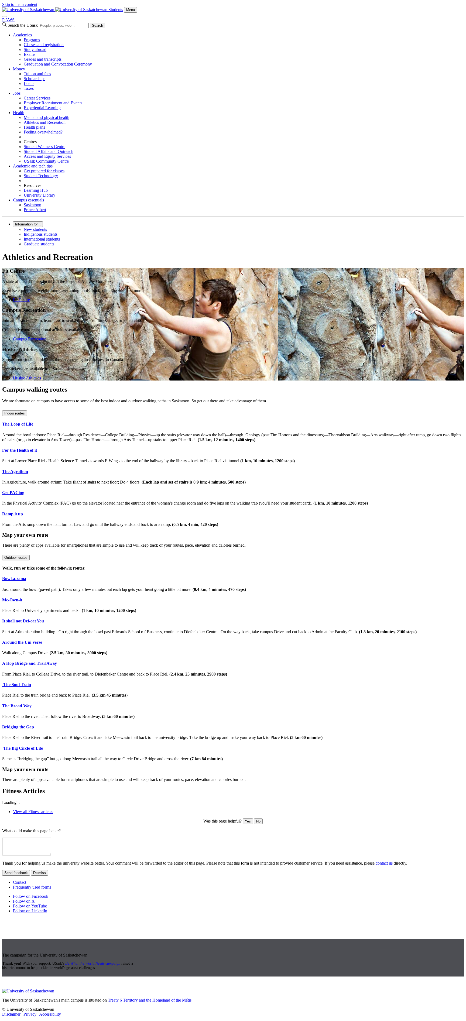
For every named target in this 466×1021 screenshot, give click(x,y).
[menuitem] (238, 50)
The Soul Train (16, 684)
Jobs (16, 93)
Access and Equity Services (47, 156)
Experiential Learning (42, 107)
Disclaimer (11, 1014)
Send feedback (16, 873)
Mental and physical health (46, 117)
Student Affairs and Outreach (48, 151)
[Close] (4, 16)
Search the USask (23, 25)
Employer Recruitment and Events (53, 103)
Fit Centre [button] (21, 299)
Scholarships (34, 78)
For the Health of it (19, 450)
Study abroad (35, 49)
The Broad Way (17, 706)
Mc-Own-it (12, 600)
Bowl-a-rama (14, 578)
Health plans (34, 127)
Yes (248, 821)
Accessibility (50, 1014)
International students (42, 239)
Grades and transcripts (42, 59)
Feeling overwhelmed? (43, 132)
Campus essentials (28, 200)
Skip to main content (19, 4)
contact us (384, 863)
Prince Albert (35, 209)
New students (35, 229)
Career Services (37, 98)
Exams (29, 54)
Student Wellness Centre (44, 146)
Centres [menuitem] (30, 141)
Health (18, 112)
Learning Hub (36, 190)
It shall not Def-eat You (23, 621)
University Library (39, 195)
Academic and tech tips (33, 166)
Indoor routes (14, 413)
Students (115, 9)
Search (97, 25)
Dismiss (39, 873)
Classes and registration (44, 44)
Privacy (29, 1014)
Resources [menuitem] (32, 185)
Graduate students (39, 244)
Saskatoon (32, 205)
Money (19, 69)
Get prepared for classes (44, 171)
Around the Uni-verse (22, 642)
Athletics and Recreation (45, 122)
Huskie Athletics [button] (27, 378)
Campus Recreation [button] (29, 339)
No (258, 821)
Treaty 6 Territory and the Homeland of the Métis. (150, 1000)
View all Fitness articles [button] (33, 811)
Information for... (28, 224)
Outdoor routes (16, 558)
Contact (19, 882)
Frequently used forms (32, 887)
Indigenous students (40, 234)
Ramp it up (12, 514)
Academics (22, 35)
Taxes (29, 88)
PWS (8, 20)
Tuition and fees (37, 73)
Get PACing (13, 492)
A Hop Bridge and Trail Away (29, 663)
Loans (29, 83)
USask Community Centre (46, 161)
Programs (32, 39)
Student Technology (41, 175)
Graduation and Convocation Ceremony (58, 64)
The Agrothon (15, 471)
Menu (130, 10)
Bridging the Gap (18, 727)
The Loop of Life (17, 424)
